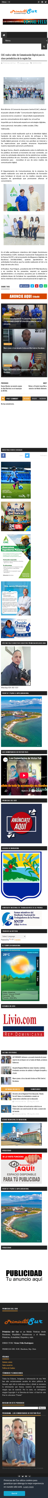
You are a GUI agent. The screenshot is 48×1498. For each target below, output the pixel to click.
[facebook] (38, 2)
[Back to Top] (29, 1476)
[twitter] (45, 2)
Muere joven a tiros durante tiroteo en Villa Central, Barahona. (24, 348)
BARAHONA (37, 63)
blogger (26, 398)
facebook (42, 398)
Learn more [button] (28, 1487)
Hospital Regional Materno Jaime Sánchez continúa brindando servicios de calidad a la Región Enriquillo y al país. (30, 1070)
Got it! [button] (14, 1493)
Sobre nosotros (7, 1365)
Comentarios (35, 1089)
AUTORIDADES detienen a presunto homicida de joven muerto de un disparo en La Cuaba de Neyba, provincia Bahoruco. (30, 1060)
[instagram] (42, 2)
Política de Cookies (8, 1368)
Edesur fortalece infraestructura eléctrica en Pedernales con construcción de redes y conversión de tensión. (29, 1109)
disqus (34, 398)
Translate (17, 939)
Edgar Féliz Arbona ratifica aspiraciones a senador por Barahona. (22, 370)
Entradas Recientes (12, 1089)
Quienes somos (7, 1362)
